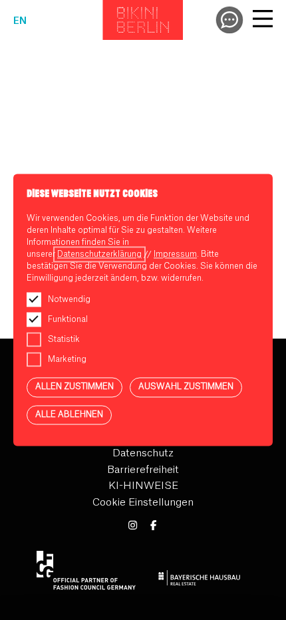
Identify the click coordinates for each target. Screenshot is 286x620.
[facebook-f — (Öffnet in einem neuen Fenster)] (153, 526)
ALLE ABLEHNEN (69, 414)
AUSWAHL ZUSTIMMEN (185, 386)
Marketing (67, 359)
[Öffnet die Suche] (229, 20)
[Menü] (263, 20)
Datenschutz (143, 453)
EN (20, 21)
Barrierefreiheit (143, 470)
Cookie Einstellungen (143, 503)
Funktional (68, 319)
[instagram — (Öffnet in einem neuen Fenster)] (132, 526)
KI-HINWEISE (143, 486)
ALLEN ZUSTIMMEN (74, 386)
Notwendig (69, 299)
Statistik (64, 339)
